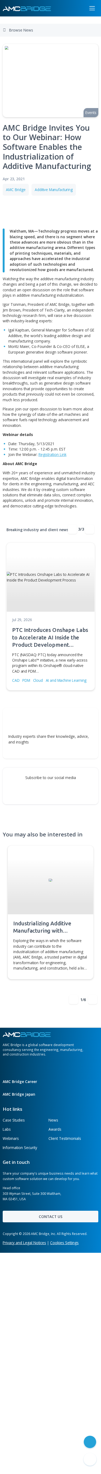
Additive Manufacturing (54, 189)
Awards (54, 1129)
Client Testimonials (64, 1138)
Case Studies (14, 1120)
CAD (16, 680)
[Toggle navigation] (92, 8)
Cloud (38, 680)
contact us (50, 1216)
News (53, 1120)
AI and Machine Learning (66, 680)
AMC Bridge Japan (19, 1094)
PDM (26, 680)
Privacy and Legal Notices (24, 1242)
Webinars (11, 1138)
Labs (7, 1129)
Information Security (20, 1147)
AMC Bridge (16, 189)
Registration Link (53, 454)
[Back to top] (89, 1459)
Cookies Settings (64, 1242)
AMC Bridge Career (20, 1081)
